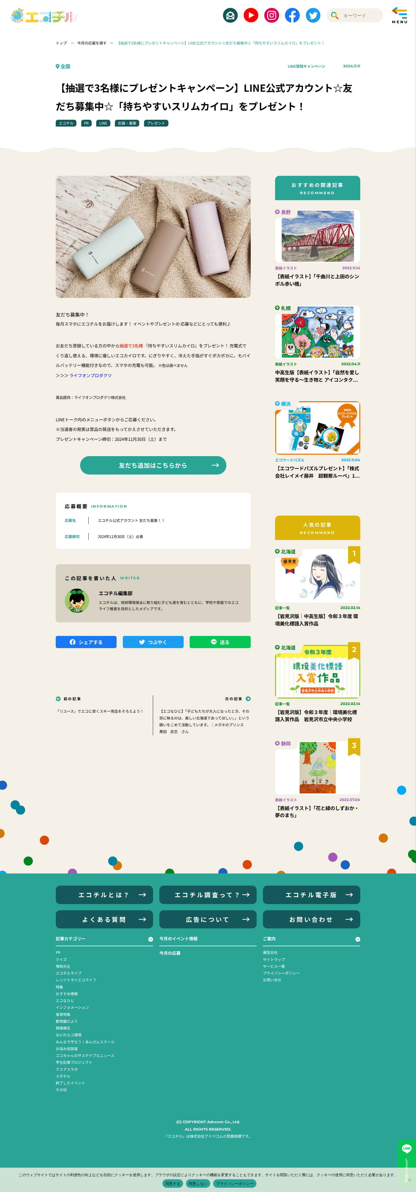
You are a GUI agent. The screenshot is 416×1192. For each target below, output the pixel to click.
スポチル (63, 1076)
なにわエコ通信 (69, 1034)
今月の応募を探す (92, 43)
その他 (61, 1089)
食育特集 (63, 1014)
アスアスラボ (67, 1069)
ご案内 (269, 938)
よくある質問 (104, 919)
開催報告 (63, 1028)
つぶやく (157, 642)
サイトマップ (274, 959)
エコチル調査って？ (208, 894)
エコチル (66, 123)
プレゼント (156, 123)
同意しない (198, 1183)
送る (225, 642)
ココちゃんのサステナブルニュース (85, 1055)
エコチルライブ (69, 973)
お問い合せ (272, 979)
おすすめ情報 (67, 993)
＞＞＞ (84, 375)
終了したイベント (70, 1083)
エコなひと (65, 1000)
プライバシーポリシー (281, 973)
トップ (62, 43)
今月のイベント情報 (178, 938)
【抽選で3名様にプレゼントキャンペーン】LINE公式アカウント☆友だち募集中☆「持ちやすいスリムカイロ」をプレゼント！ (221, 43)
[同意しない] (409, 1180)
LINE (103, 123)
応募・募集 (127, 123)
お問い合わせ (311, 919)
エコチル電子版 (312, 894)
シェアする (91, 642)
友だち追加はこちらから (153, 465)
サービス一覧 (274, 966)
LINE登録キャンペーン (306, 66)
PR (86, 123)
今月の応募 (170, 953)
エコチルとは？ (104, 894)
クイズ (61, 959)
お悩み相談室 (67, 1048)
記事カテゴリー (70, 938)
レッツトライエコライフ (76, 979)
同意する (172, 1183)
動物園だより (67, 1021)
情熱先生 (63, 966)
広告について (208, 919)
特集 (59, 987)
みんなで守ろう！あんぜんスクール (85, 1041)
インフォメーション (72, 1007)
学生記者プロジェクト (74, 1062)
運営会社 (270, 952)
